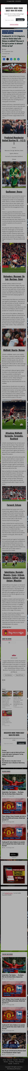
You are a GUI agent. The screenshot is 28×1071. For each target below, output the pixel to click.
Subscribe (20, 20)
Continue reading (14, 24)
